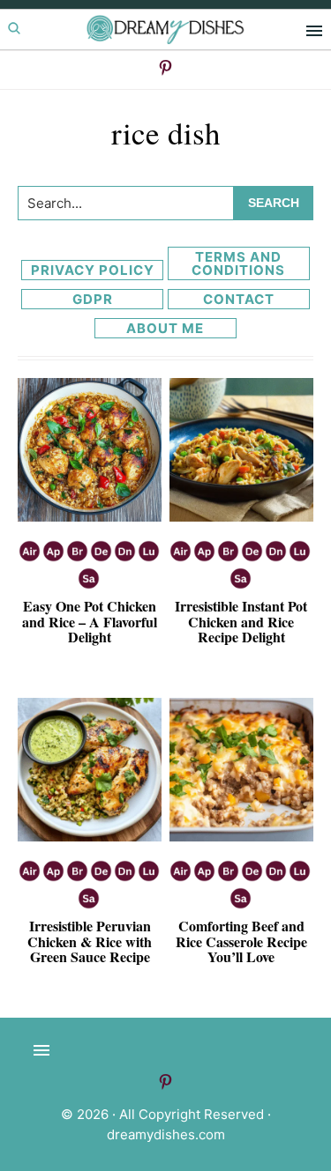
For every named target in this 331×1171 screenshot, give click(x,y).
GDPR (92, 299)
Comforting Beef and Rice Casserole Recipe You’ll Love (241, 941)
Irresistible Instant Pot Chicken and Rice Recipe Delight (241, 621)
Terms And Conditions (238, 263)
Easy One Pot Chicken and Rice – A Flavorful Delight (89, 621)
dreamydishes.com (166, 1134)
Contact (239, 299)
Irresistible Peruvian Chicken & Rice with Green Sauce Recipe (89, 941)
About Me (165, 328)
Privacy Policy (92, 270)
